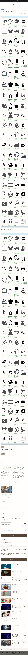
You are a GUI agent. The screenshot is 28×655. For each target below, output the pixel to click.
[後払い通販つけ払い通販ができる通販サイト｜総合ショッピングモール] (6, 489)
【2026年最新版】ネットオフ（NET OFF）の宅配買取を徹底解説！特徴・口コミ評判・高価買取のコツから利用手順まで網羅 (14, 549)
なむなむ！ (3, 539)
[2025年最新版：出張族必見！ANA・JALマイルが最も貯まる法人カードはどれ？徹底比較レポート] (19, 475)
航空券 (3, 9)
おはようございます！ (6, 542)
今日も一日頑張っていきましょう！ (9, 545)
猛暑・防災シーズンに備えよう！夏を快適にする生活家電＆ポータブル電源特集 (14, 554)
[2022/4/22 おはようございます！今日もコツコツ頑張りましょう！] (7, 474)
